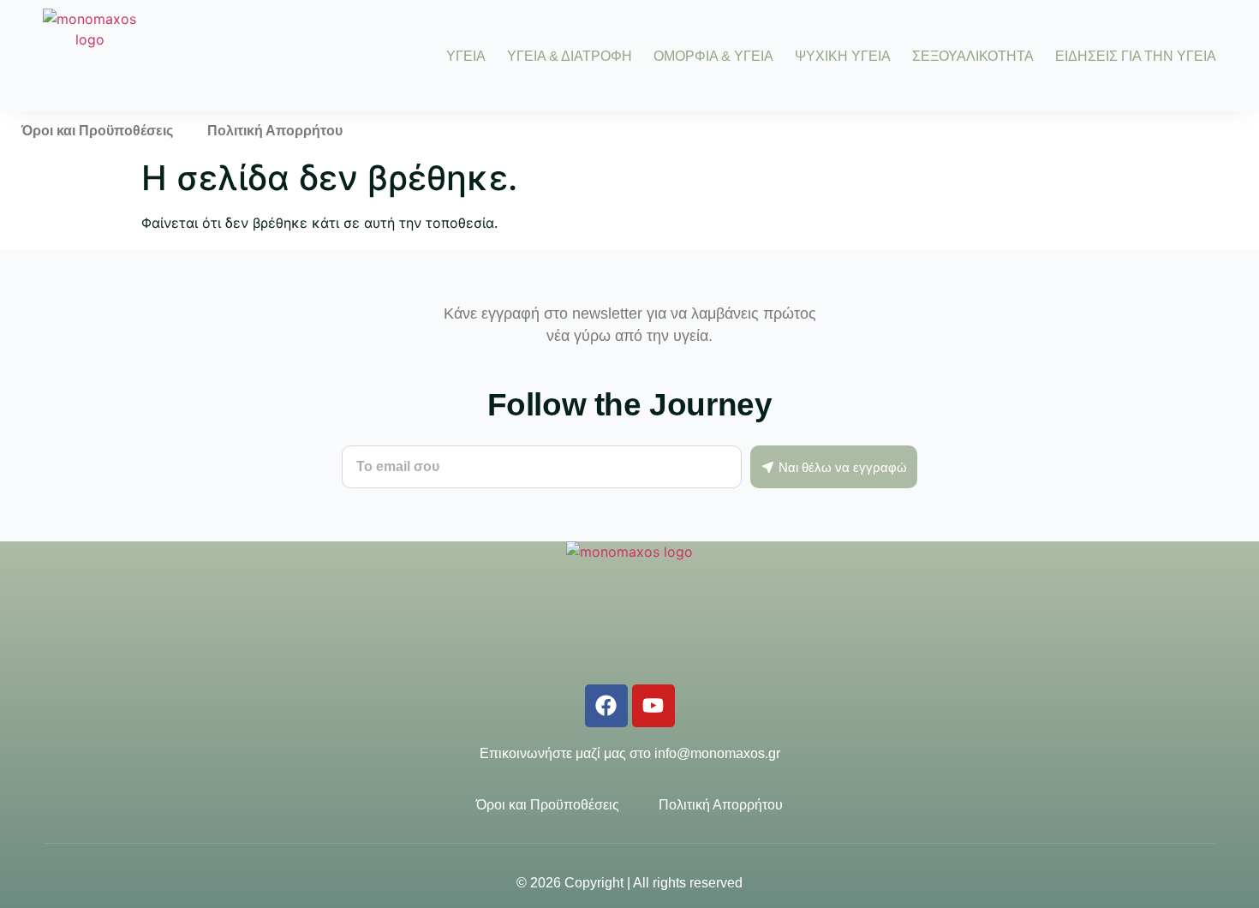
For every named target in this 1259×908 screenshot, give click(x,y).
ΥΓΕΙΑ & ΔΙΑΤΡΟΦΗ (569, 56)
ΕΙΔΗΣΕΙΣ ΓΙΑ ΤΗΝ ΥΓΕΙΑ (1135, 56)
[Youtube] (653, 705)
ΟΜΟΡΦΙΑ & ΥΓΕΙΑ (713, 56)
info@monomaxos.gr (717, 753)
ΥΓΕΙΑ (466, 56)
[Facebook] (606, 705)
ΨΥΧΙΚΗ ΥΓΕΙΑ (843, 56)
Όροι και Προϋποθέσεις (97, 130)
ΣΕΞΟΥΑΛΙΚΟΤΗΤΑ (973, 56)
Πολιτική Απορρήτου (275, 130)
